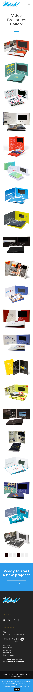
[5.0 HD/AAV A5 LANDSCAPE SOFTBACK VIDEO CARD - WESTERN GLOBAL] (16, 416)
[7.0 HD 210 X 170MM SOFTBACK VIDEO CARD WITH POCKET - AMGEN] (16, 490)
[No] (31, 685)
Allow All (17, 689)
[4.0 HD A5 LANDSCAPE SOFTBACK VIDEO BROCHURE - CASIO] (16, 515)
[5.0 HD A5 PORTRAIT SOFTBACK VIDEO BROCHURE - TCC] (16, 367)
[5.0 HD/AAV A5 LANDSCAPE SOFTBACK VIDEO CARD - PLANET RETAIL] (16, 343)
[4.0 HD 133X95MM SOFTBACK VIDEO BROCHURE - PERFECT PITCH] (16, 539)
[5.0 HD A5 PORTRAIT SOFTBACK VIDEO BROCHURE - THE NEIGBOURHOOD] (16, 146)
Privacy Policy (8, 674)
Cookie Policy (19, 674)
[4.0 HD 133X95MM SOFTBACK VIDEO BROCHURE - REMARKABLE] (16, 97)
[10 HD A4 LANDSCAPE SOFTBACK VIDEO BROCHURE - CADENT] (16, 48)
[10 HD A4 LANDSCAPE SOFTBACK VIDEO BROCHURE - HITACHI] (16, 72)
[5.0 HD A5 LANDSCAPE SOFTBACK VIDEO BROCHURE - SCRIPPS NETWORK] (16, 294)
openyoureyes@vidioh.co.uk (13, 661)
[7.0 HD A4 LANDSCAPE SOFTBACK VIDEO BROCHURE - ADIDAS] (16, 195)
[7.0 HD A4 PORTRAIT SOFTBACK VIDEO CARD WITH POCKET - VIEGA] (16, 441)
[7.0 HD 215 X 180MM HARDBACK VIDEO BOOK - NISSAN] (16, 318)
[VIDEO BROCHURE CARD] (16, 171)
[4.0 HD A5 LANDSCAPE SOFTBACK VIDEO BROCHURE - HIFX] (16, 220)
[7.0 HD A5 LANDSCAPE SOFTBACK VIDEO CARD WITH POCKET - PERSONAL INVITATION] (16, 244)
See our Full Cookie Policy (22, 686)
